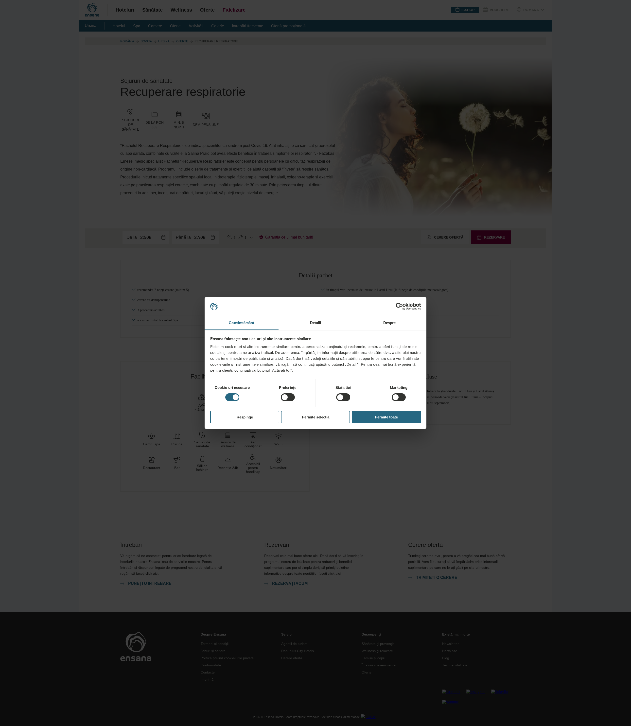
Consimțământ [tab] (241, 323)
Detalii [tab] (315, 323)
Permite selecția (315, 417)
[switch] (288, 397)
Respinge (245, 417)
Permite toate (386, 417)
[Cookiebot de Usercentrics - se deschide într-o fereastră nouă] (399, 306)
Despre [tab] (389, 323)
